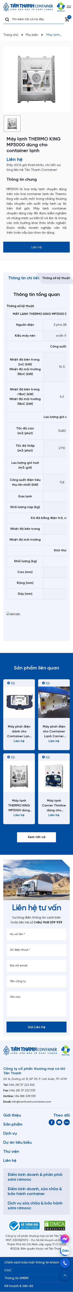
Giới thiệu (12, 1115)
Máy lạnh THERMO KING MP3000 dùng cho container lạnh (19, 806)
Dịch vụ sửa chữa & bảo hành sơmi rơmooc (35, 1205)
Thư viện (11, 1152)
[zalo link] (67, 1122)
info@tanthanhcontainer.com (31, 1101)
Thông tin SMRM (16, 1278)
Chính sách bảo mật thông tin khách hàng (36, 1262)
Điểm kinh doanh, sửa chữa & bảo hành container (35, 1191)
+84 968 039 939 (25, 1096)
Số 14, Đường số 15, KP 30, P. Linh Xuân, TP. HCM (35, 1079)
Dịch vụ (10, 1133)
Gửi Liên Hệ (36, 1027)
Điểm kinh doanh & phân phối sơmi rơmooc (35, 1177)
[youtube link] (59, 1122)
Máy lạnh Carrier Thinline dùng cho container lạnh (54, 806)
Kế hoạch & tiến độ (18, 1286)
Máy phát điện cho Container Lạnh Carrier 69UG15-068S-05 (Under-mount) (54, 732)
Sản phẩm (12, 1124)
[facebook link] (52, 1122)
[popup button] (65, 1275)
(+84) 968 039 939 (48, 922)
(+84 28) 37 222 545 (22, 1085)
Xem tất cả (36, 837)
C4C (8, 1270)
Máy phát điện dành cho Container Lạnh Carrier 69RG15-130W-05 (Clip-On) (19, 732)
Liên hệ (9, 1161)
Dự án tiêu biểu (17, 1142)
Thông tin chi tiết (24, 278)
